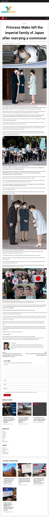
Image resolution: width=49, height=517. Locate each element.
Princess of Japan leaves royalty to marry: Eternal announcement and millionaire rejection (20, 339)
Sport (3, 440)
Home (3, 431)
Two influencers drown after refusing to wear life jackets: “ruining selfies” (39, 419)
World (3, 434)
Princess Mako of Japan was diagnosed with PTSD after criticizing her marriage (18, 336)
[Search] (47, 18)
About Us (4, 447)
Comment (6, 364)
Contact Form (5, 449)
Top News (24, 23)
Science (3, 437)
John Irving (10, 484)
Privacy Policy (5, 453)
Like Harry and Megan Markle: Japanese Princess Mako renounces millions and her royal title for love (23, 337)
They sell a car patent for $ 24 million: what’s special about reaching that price (36, 354)
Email (5, 384)
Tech (3, 438)
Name (5, 380)
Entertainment (5, 441)
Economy (4, 435)
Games (5, 464)
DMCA (3, 450)
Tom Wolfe (6, 43)
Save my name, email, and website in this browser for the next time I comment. (21, 392)
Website (5, 388)
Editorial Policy (5, 452)
